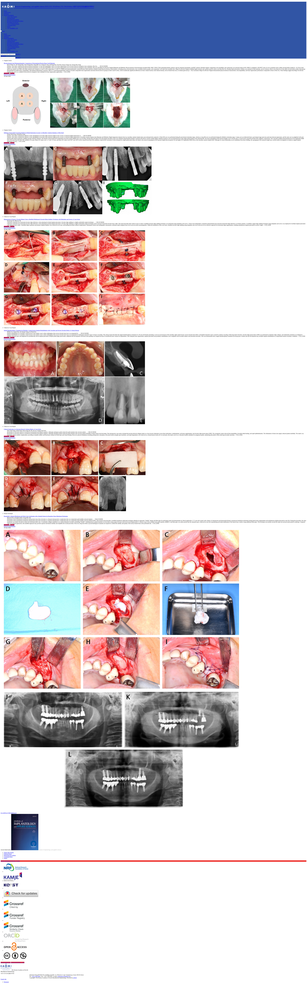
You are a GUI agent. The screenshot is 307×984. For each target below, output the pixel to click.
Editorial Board (11, 18)
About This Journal (12, 16)
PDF (5, 73)
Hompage (6, 982)
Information (12, 75)
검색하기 (18, 54)
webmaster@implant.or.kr (64, 976)
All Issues (6, 14)
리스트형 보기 (5, 813)
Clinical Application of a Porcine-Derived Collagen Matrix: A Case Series (22, 429)
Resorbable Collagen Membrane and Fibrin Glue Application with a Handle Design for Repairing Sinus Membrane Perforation (36, 516)
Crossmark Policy (11, 25)
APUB (75, 977)
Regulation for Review (13, 22)
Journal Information (9, 15)
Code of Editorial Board (13, 24)
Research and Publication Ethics (15, 21)
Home (5, 11)
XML (7, 73)
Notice (8, 26)
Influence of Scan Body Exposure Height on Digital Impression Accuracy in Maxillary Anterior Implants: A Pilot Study (34, 132)
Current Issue (7, 12)
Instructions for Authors (13, 19)
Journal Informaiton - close (17, 962)
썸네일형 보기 (13, 813)
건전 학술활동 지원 (12, 28)
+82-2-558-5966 (36, 976)
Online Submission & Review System (10, 861)
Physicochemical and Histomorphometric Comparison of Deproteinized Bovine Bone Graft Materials (29, 63)
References (6, 75)
